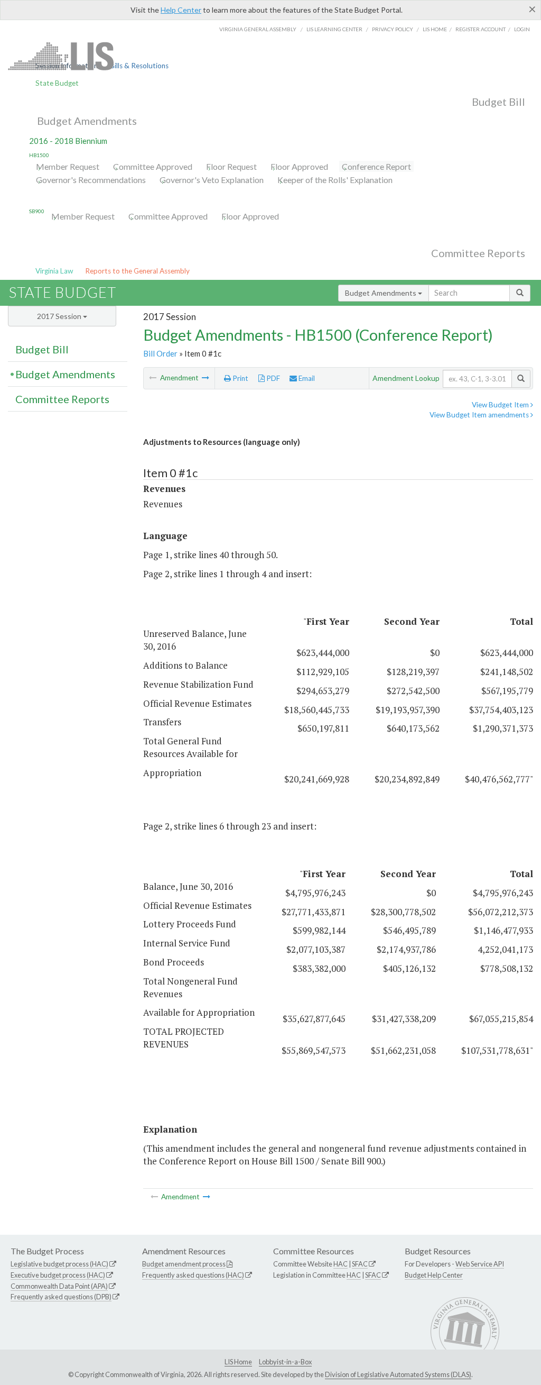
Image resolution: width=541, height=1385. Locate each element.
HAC (340, 1264)
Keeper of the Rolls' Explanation (335, 180)
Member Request (67, 166)
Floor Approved (299, 166)
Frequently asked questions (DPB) (61, 1296)
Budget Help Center (434, 1275)
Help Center (181, 9)
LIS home (435, 29)
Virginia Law (54, 271)
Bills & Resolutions (139, 65)
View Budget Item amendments (480, 415)
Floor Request (231, 166)
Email (306, 378)
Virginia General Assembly (257, 29)
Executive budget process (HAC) (58, 1275)
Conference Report (376, 166)
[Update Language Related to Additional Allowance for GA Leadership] (205, 377)
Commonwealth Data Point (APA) (59, 1286)
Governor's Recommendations (91, 180)
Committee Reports (478, 253)
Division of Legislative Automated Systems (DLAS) (398, 1374)
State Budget (57, 83)
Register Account (480, 29)
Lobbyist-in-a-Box (285, 1361)
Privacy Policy (392, 29)
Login (522, 29)
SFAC (360, 1264)
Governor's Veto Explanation (212, 180)
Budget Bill (498, 101)
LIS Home (238, 1361)
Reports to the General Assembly (137, 271)
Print (239, 378)
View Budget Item (501, 404)
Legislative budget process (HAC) (59, 1264)
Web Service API (479, 1264)
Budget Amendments (87, 120)
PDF (272, 378)
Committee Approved (152, 166)
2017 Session (60, 316)
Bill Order (160, 353)
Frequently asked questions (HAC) (193, 1275)
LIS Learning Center (334, 29)
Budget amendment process (184, 1264)
